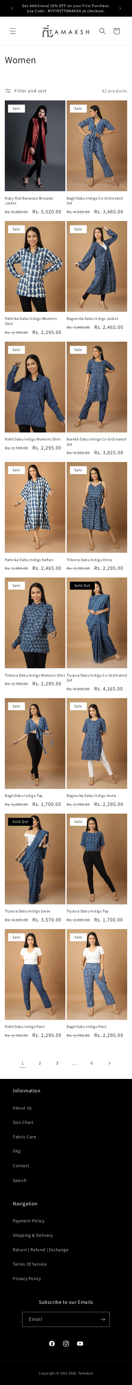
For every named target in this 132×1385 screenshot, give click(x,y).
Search (20, 1180)
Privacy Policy (27, 1278)
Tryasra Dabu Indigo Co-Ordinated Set (97, 678)
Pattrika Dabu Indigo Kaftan (29, 559)
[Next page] (109, 1063)
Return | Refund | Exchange (41, 1249)
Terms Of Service (30, 1264)
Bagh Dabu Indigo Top (24, 795)
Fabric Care (24, 1137)
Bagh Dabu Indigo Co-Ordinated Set (95, 201)
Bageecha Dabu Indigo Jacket (92, 318)
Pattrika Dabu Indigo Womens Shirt (31, 321)
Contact (21, 1165)
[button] (13, 31)
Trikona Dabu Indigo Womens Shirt (35, 675)
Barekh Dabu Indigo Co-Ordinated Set (97, 442)
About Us (22, 1108)
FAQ (17, 1151)
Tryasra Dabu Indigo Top (88, 911)
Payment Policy (28, 1221)
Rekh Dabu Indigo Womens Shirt (33, 439)
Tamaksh (85, 1373)
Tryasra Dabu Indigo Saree (28, 911)
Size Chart (23, 1122)
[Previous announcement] (12, 8)
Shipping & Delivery (33, 1235)
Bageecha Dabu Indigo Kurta (91, 795)
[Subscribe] (102, 1319)
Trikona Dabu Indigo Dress (89, 559)
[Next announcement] (120, 8)
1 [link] (22, 1063)
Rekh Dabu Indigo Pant (25, 1026)
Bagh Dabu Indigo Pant (87, 1026)
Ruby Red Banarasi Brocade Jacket (29, 201)
